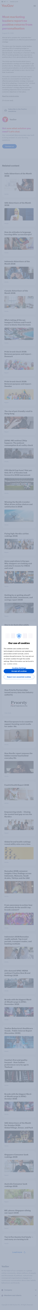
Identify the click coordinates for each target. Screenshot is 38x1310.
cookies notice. (12, 664)
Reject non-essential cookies (19, 677)
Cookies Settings (19, 668)
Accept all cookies (19, 671)
